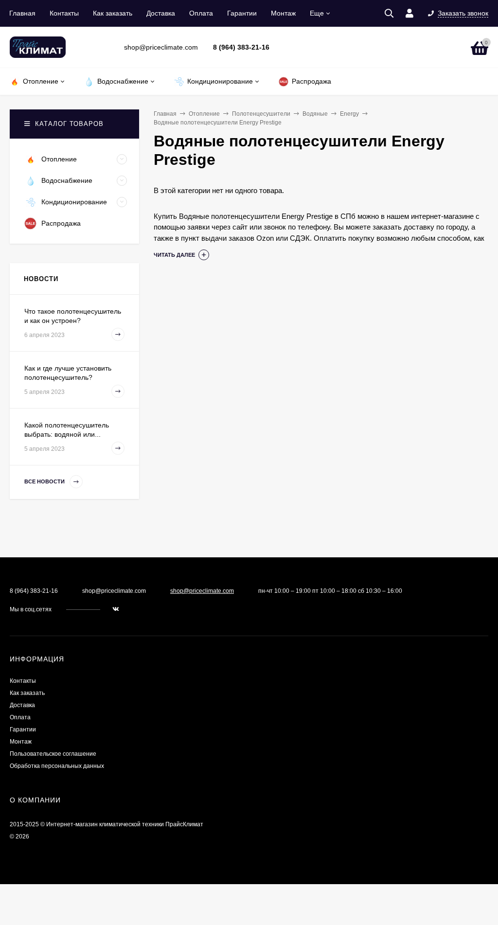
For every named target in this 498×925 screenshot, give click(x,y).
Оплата (201, 13)
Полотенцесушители (261, 113)
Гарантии (242, 13)
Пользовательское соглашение (53, 753)
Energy (349, 113)
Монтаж (283, 13)
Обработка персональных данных (57, 766)
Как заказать (112, 13)
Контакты (64, 13)
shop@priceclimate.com (202, 590)
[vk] (115, 609)
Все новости (45, 481)
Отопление (204, 113)
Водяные (315, 113)
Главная (22, 13)
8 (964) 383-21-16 (241, 47)
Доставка (160, 13)
